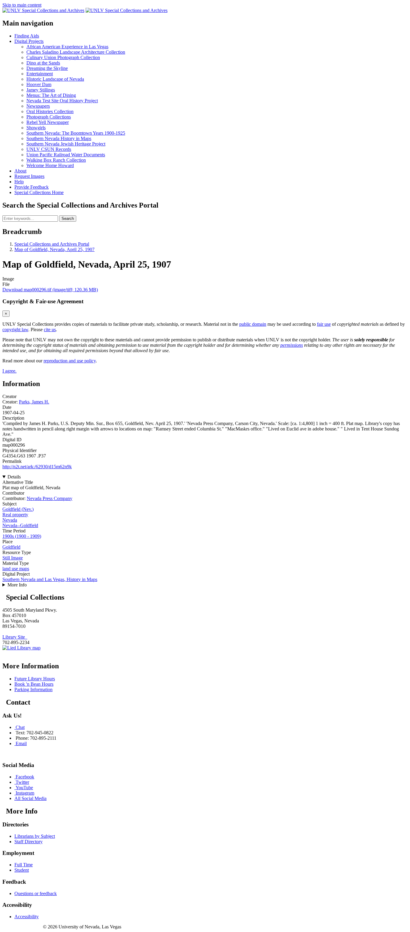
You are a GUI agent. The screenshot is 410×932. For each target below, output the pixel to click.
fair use (324, 324)
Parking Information (33, 689)
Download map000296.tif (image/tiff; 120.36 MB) (50, 289)
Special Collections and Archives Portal (51, 244)
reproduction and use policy (70, 360)
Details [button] (14, 476)
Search (68, 218)
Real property (15, 514)
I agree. (9, 370)
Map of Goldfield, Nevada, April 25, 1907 (54, 249)
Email (21, 743)
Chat (20, 727)
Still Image (12, 557)
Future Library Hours (34, 678)
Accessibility (26, 916)
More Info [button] (17, 584)
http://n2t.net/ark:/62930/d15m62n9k (37, 466)
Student (21, 870)
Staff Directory (28, 841)
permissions (291, 345)
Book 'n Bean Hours (33, 684)
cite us (50, 329)
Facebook (25, 776)
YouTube (24, 787)
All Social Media (30, 798)
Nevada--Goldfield (20, 525)
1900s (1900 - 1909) (21, 536)
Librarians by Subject (34, 836)
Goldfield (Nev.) (18, 509)
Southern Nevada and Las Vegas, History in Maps (49, 579)
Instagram (25, 793)
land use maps (15, 568)
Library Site (14, 637)
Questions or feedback (35, 893)
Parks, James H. (34, 401)
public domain (252, 324)
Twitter (22, 782)
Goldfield (11, 547)
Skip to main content (21, 4)
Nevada (9, 520)
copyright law (15, 329)
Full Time (23, 864)
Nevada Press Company (49, 498)
